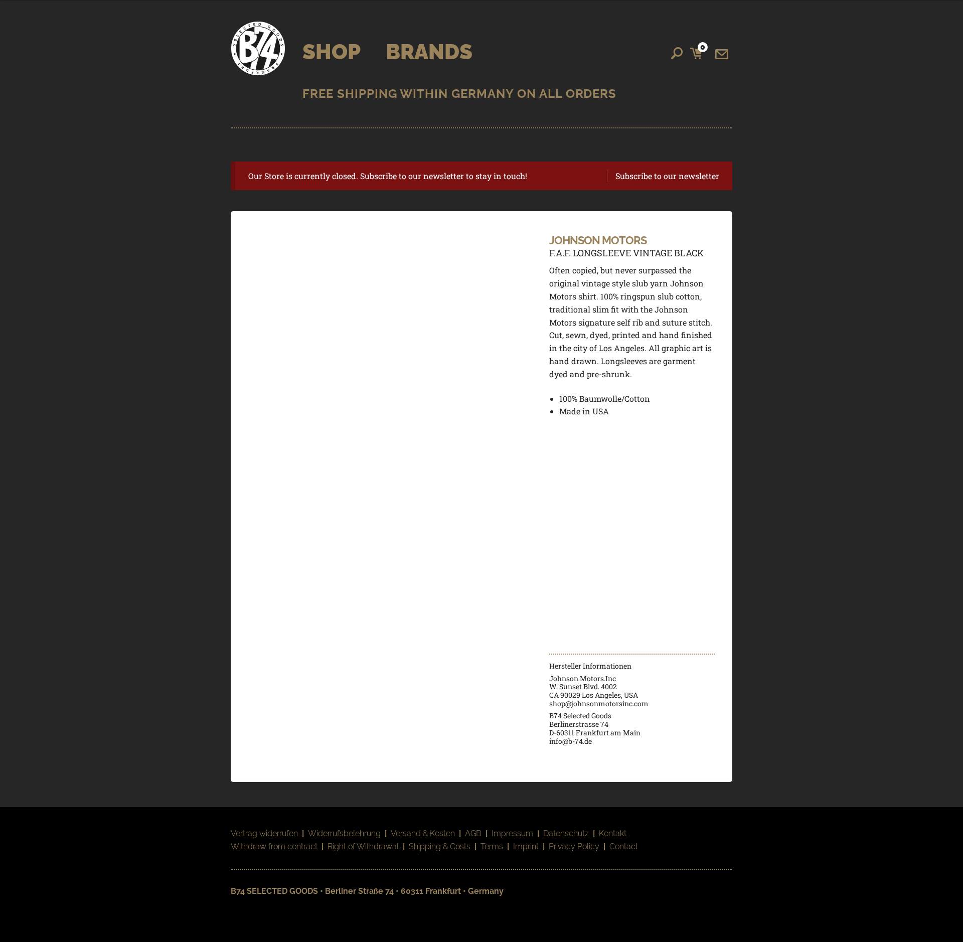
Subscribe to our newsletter (667, 176)
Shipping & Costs (439, 846)
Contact (623, 846)
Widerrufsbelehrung (344, 833)
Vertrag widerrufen (264, 833)
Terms (491, 846)
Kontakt (612, 833)
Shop (331, 52)
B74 (258, 48)
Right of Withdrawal (363, 846)
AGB (473, 833)
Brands (429, 52)
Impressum (512, 833)
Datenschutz (566, 833)
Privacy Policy (574, 846)
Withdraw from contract (274, 846)
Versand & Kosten (423, 833)
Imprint (526, 846)
